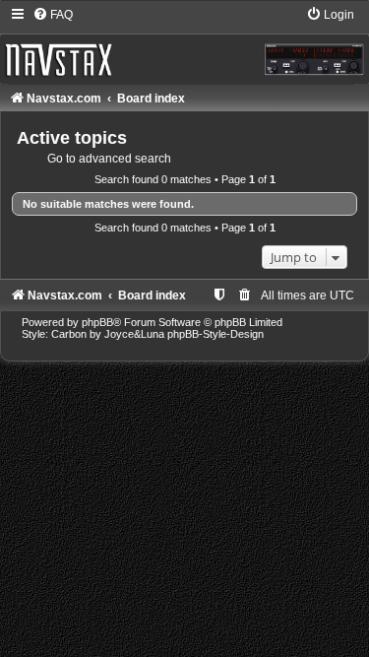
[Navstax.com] (184, 44)
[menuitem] (52, 15)
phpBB (97, 322)
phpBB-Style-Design (215, 334)
